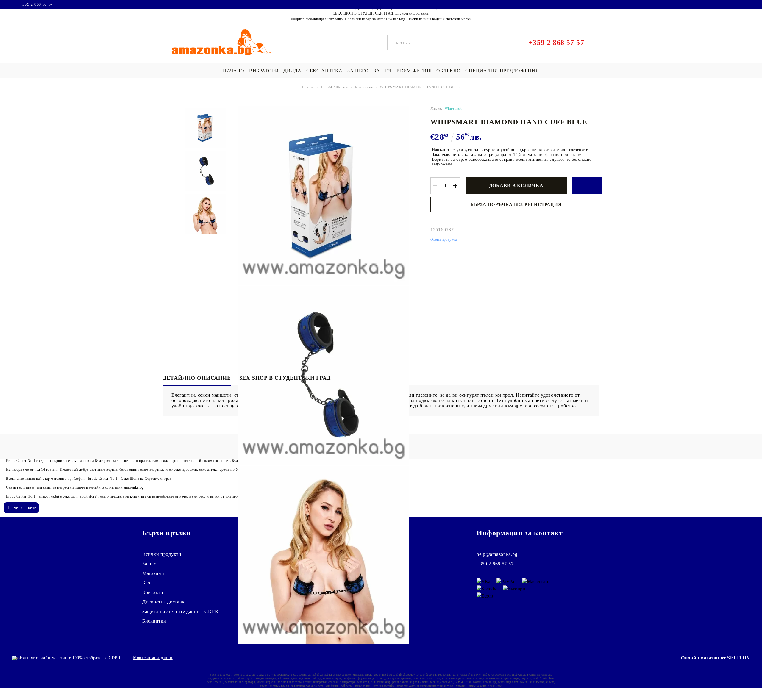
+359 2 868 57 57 (36, 4)
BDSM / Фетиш (335, 87)
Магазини (153, 573)
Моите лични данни (153, 658)
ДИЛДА (292, 70)
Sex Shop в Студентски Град (285, 378)
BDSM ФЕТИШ (414, 70)
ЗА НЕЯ (383, 70)
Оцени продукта (443, 239)
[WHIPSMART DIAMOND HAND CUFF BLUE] (205, 127)
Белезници (364, 87)
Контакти (152, 592)
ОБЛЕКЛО (448, 70)
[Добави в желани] (587, 185)
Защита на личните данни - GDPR (180, 611)
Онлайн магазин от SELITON (715, 657)
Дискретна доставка (164, 601)
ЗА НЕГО (358, 70)
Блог (147, 582)
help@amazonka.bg (497, 554)
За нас (149, 563)
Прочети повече (21, 507)
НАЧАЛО (233, 70)
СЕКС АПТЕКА (324, 70)
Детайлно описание (197, 378)
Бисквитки (154, 620)
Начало (308, 87)
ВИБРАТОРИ (264, 70)
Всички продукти (162, 554)
